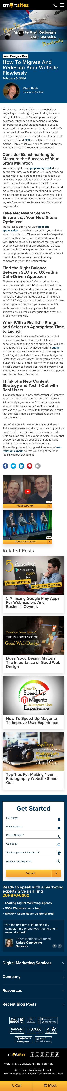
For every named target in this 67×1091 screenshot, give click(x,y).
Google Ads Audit (25, 542)
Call (18, 1086)
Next (60, 946)
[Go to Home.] (16, 1070)
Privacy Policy (10, 1064)
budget (56, 347)
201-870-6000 (55, 5)
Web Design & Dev (15, 56)
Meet (52, 1086)
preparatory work (41, 168)
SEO (27, 140)
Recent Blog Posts (19, 1004)
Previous (54, 946)
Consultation (25, 506)
